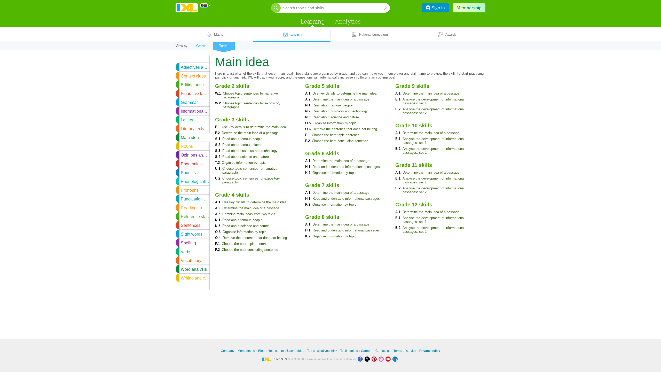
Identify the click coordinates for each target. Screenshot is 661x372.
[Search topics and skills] (385, 8)
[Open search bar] (276, 8)
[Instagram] (382, 359)
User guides (295, 351)
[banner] (187, 7)
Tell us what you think (322, 351)
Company (227, 351)
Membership (469, 8)
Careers (366, 351)
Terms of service (405, 351)
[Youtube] (388, 359)
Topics (223, 46)
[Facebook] (361, 359)
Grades (201, 46)
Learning (313, 21)
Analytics (348, 21)
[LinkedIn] (395, 359)
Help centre (276, 351)
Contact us (382, 351)
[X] (368, 359)
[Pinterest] (375, 359)
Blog (261, 351)
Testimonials (349, 351)
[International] (206, 5)
